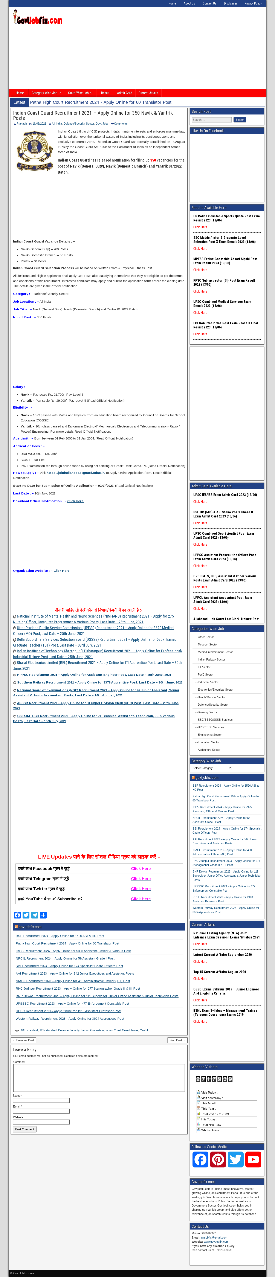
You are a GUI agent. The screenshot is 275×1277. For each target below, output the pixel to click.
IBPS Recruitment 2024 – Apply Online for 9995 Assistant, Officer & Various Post (73, 951)
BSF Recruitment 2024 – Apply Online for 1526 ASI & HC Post (60, 936)
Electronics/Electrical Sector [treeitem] (215, 689)
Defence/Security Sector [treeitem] (213, 704)
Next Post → (178, 1040)
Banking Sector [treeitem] (207, 712)
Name (17, 1095)
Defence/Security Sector (79, 123)
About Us (189, 3)
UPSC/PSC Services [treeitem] (211, 727)
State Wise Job (78, 93)
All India (57, 123)
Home (172, 3)
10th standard (29, 1030)
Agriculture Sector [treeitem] (209, 749)
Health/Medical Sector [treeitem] (211, 697)
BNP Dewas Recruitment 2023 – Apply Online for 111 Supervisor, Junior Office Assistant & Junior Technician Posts (97, 996)
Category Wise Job (44, 93)
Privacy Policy (253, 3)
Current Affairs (148, 93)
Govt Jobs (102, 123)
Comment (19, 1061)
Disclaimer (230, 3)
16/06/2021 (39, 123)
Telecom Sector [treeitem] (207, 644)
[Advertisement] (137, 57)
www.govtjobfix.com (216, 1241)
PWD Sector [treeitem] (205, 674)
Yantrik (144, 1030)
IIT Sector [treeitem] (204, 667)
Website (18, 1117)
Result (105, 93)
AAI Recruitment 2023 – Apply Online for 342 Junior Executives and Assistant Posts (75, 973)
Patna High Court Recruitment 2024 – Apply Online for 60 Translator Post (67, 943)
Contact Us (209, 3)
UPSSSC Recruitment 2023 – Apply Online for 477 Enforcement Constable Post (72, 1003)
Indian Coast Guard (117, 1030)
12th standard (48, 1030)
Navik (134, 1030)
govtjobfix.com (30, 927)
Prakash (22, 123)
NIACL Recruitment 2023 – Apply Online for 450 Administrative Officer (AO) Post (73, 981)
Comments (121, 123)
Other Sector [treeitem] (206, 637)
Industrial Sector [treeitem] (208, 682)
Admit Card (124, 93)
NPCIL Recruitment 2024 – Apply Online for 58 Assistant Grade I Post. (65, 958)
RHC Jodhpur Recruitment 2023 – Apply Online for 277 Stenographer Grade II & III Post (78, 988)
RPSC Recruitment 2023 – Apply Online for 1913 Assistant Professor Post (68, 1011)
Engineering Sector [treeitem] (210, 734)
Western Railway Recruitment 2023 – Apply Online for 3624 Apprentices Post (70, 1018)
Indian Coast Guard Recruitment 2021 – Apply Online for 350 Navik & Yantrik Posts (93, 115)
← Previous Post (23, 1040)
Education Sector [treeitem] (208, 742)
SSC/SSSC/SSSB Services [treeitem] (215, 719)
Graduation (97, 1030)
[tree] (227, 693)
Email (17, 1106)
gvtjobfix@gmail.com (214, 1237)
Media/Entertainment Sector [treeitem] (215, 652)
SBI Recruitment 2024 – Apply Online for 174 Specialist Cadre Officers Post (69, 966)
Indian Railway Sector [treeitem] (211, 659)
